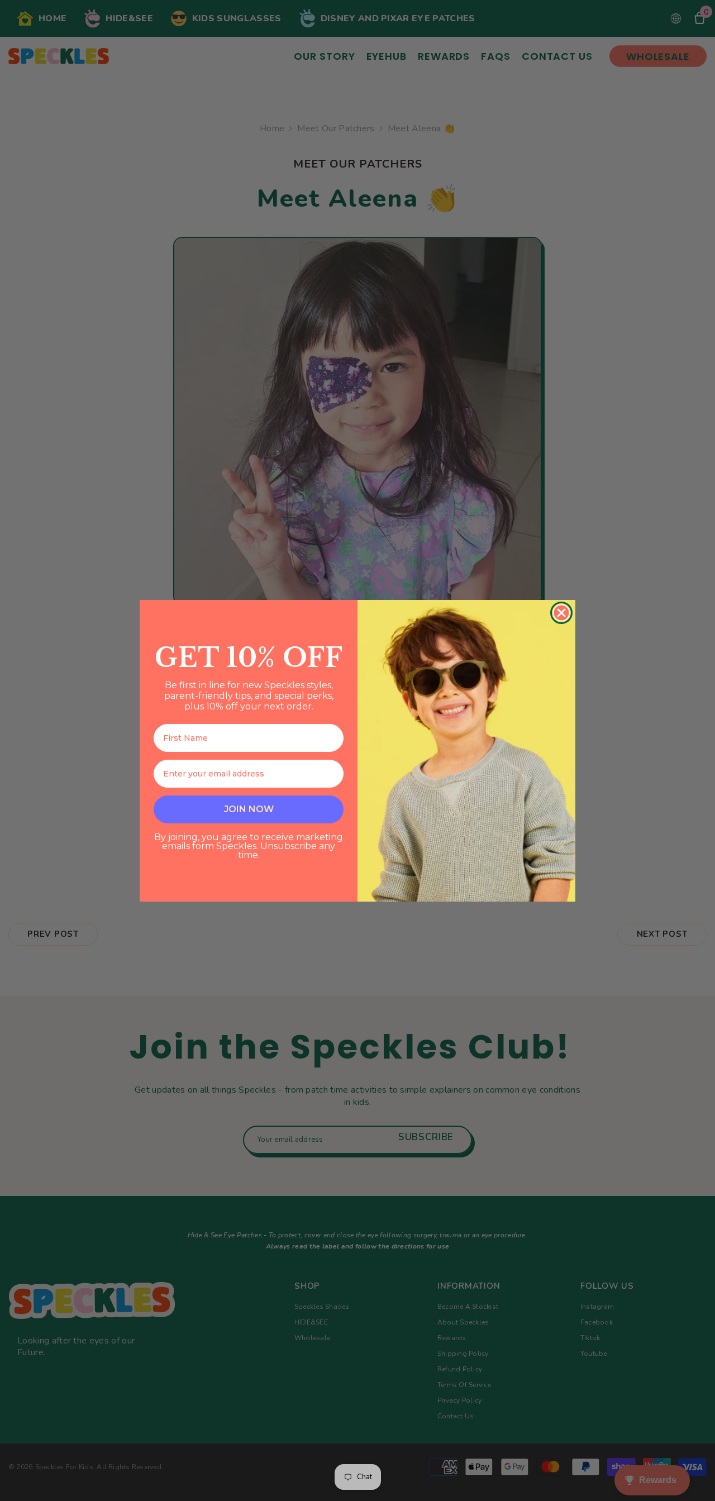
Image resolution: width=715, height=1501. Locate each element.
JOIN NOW (249, 809)
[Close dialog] (561, 612)
